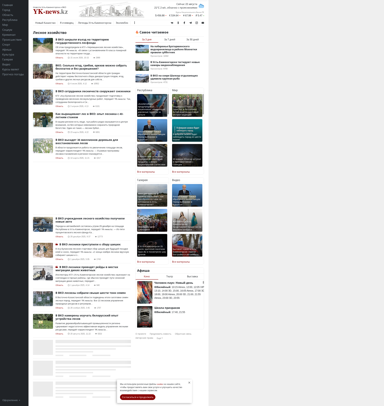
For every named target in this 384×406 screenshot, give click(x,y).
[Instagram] (196, 22)
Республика (9, 20)
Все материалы (146, 171)
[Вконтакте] (172, 22)
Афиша (6, 49)
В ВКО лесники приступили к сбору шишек (90, 244)
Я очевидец (67, 22)
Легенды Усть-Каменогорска (94, 22)
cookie (160, 384)
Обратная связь (183, 333)
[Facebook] (184, 22)
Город (6, 10)
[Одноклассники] (178, 22)
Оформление (10, 400)
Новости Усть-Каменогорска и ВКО (49, 7)
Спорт (6, 44)
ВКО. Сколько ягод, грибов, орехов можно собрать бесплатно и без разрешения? (91, 67)
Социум (7, 29)
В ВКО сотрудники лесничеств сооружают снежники (93, 91)
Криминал (8, 34)
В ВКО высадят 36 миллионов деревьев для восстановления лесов (87, 141)
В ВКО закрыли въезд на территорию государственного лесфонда (82, 41)
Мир (5, 25)
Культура (8, 54)
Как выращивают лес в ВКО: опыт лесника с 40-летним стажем (89, 115)
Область (7, 15)
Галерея (7, 59)
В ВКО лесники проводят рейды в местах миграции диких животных (87, 268)
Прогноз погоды (13, 74)
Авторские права (144, 337)
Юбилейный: (162, 287)
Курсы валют (10, 69)
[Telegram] (190, 22)
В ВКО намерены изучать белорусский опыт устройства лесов (87, 317)
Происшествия (12, 39)
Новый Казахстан (45, 22)
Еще (159, 338)
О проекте (140, 333)
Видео (6, 64)
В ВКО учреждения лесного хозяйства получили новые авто (90, 220)
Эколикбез (122, 22)
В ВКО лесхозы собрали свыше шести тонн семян (91, 293)
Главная (7, 5)
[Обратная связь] (203, 22)
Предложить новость (160, 333)
